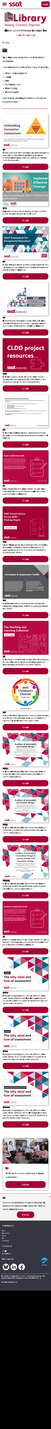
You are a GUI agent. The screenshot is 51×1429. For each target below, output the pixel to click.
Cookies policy (5, 1241)
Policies (3, 1236)
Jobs (2, 1238)
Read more (25, 559)
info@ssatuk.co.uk (7, 1254)
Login (45, 4)
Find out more (25, 1184)
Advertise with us (5, 1233)
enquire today (29, 35)
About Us (3, 1231)
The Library (5, 42)
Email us (4, 98)
